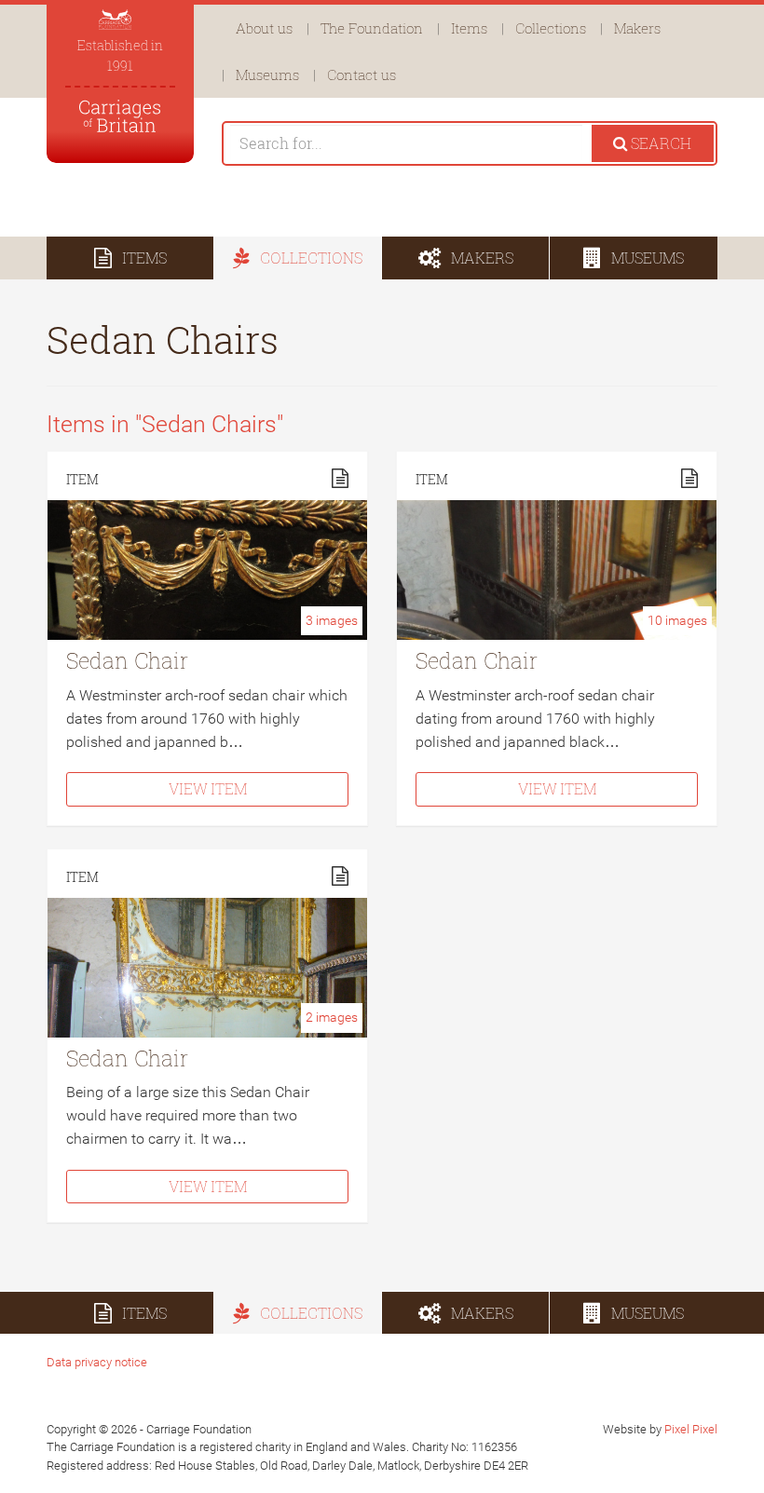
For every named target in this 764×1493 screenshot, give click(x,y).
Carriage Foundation (120, 116)
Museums (267, 74)
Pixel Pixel (690, 1429)
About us (264, 28)
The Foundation (372, 28)
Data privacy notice (97, 1362)
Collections (550, 28)
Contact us (361, 74)
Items (469, 28)
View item (208, 788)
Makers (637, 28)
